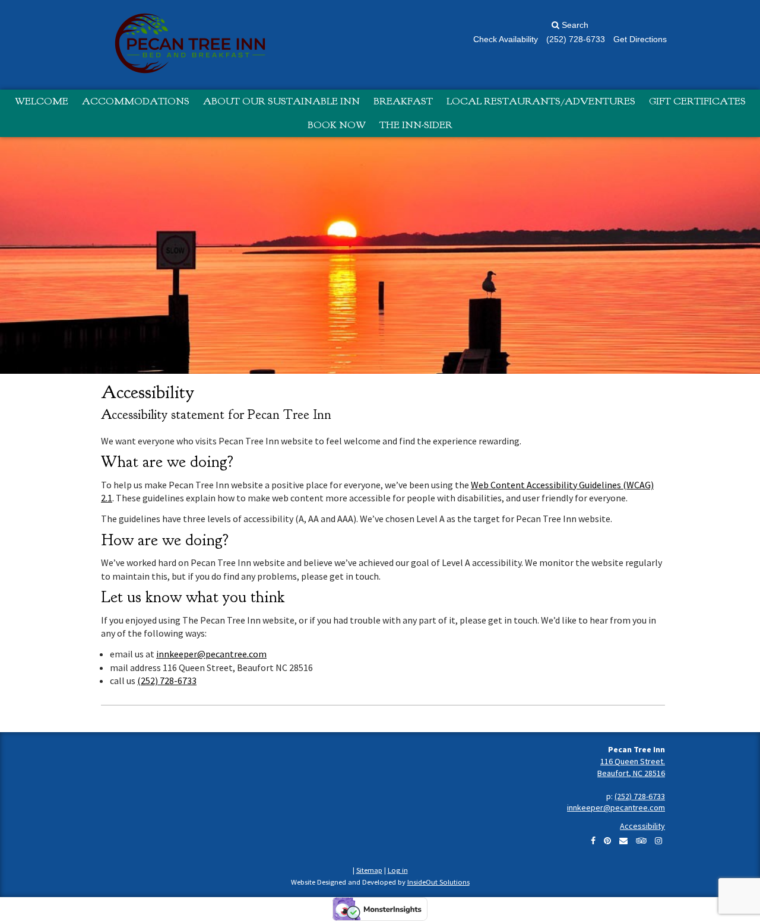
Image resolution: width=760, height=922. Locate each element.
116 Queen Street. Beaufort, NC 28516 (631, 767)
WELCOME (41, 101)
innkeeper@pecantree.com (211, 654)
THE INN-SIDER (415, 125)
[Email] (623, 840)
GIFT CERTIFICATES (697, 101)
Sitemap (369, 870)
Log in (398, 870)
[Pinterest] (607, 840)
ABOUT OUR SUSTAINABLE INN (281, 101)
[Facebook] (593, 840)
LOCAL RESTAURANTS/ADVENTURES (540, 101)
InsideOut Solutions (438, 882)
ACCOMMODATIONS (135, 101)
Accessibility (642, 826)
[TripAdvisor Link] (641, 840)
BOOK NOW (337, 125)
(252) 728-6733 (167, 680)
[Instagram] (658, 840)
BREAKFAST (403, 101)
